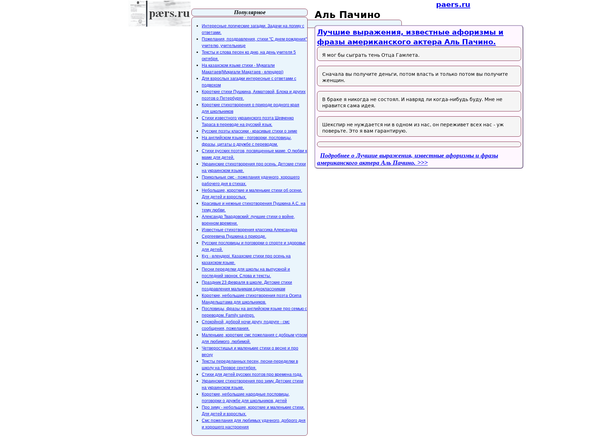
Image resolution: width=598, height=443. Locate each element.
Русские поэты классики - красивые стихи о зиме (249, 131)
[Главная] (159, 14)
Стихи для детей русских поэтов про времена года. (252, 374)
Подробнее (407, 159)
